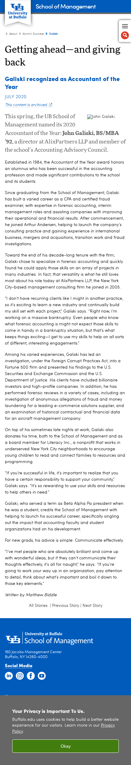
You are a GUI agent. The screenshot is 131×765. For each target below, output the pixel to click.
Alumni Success (33, 33)
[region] (65, 730)
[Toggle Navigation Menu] (125, 31)
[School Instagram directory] (20, 676)
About (13, 33)
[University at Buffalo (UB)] (18, 9)
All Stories (39, 606)
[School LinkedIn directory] (9, 676)
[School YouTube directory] (42, 676)
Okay (66, 746)
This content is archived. (26, 105)
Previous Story (65, 606)
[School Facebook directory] (31, 676)
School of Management (66, 6)
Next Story (92, 606)
